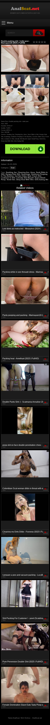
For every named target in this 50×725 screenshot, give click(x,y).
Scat (12, 168)
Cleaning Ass (23, 172)
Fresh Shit (36, 176)
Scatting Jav (11, 172)
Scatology (25, 174)
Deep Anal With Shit (25, 180)
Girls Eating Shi (41, 180)
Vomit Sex (11, 180)
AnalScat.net (37, 718)
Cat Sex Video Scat (23, 176)
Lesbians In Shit (8, 178)
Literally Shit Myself (25, 178)
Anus (32, 172)
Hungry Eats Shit (13, 174)
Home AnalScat (14, 718)
